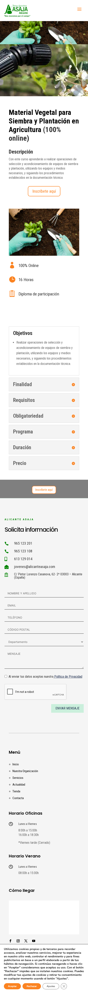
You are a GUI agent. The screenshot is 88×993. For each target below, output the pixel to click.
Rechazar (32, 986)
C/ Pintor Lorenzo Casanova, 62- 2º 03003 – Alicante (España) (48, 575)
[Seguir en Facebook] (10, 941)
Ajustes (51, 986)
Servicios (17, 778)
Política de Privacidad (68, 677)
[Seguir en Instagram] (18, 941)
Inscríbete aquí (44, 191)
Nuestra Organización (25, 771)
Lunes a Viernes (27, 824)
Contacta (18, 798)
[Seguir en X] (26, 941)
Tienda (16, 791)
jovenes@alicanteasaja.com (34, 566)
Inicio (15, 764)
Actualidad (18, 784)
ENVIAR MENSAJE (67, 708)
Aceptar (12, 986)
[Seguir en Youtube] (33, 941)
